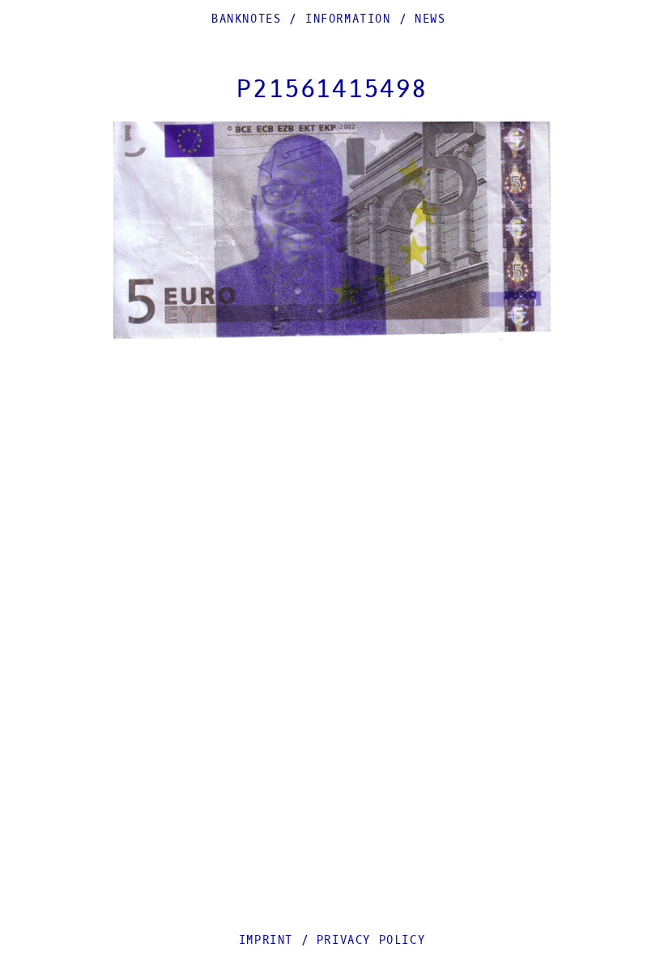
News (430, 19)
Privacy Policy (371, 940)
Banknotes (246, 19)
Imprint (266, 940)
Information (348, 19)
